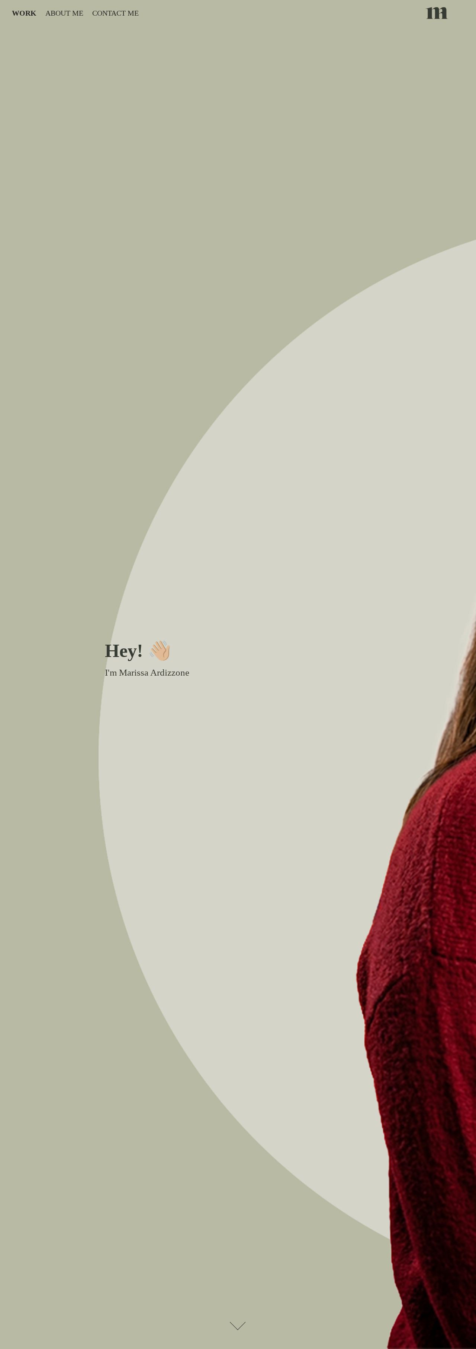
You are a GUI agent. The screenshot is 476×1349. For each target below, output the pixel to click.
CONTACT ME (115, 13)
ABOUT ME (64, 13)
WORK (24, 13)
